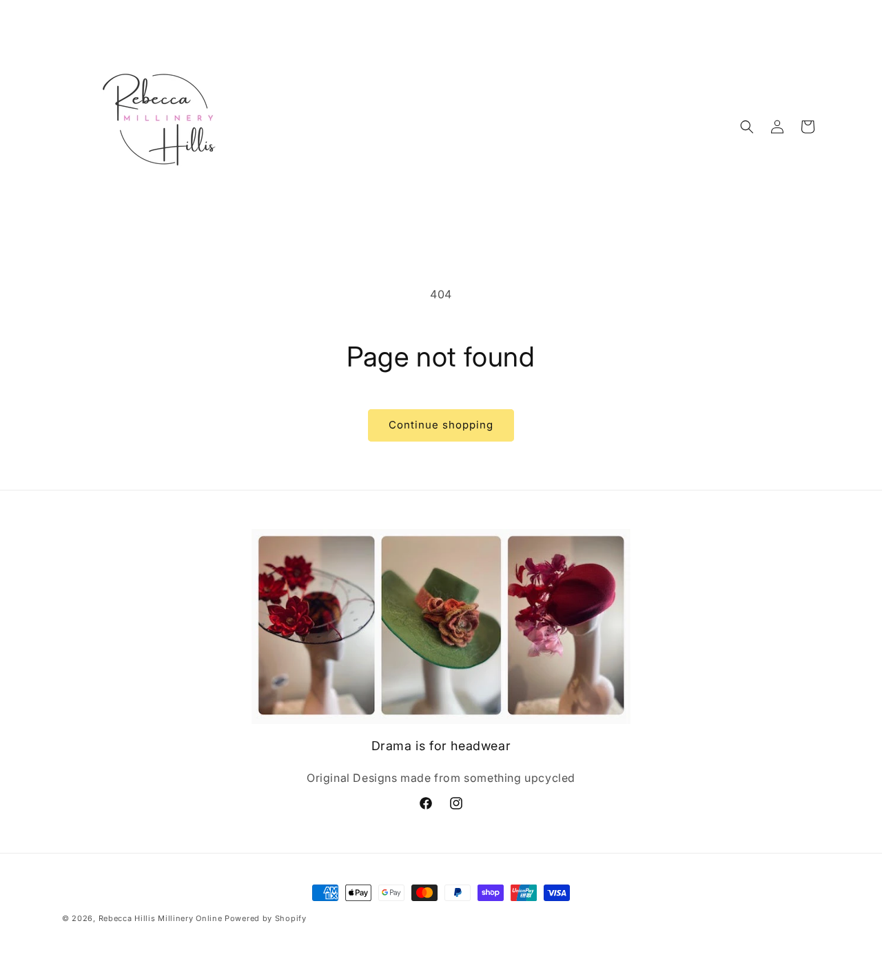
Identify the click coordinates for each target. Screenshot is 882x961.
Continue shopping (441, 424)
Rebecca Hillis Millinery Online (161, 918)
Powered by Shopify (266, 918)
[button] (747, 127)
